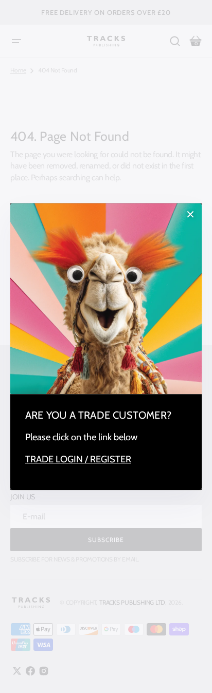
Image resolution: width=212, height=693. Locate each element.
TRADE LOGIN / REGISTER (78, 459)
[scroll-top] (190, 671)
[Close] (190, 214)
